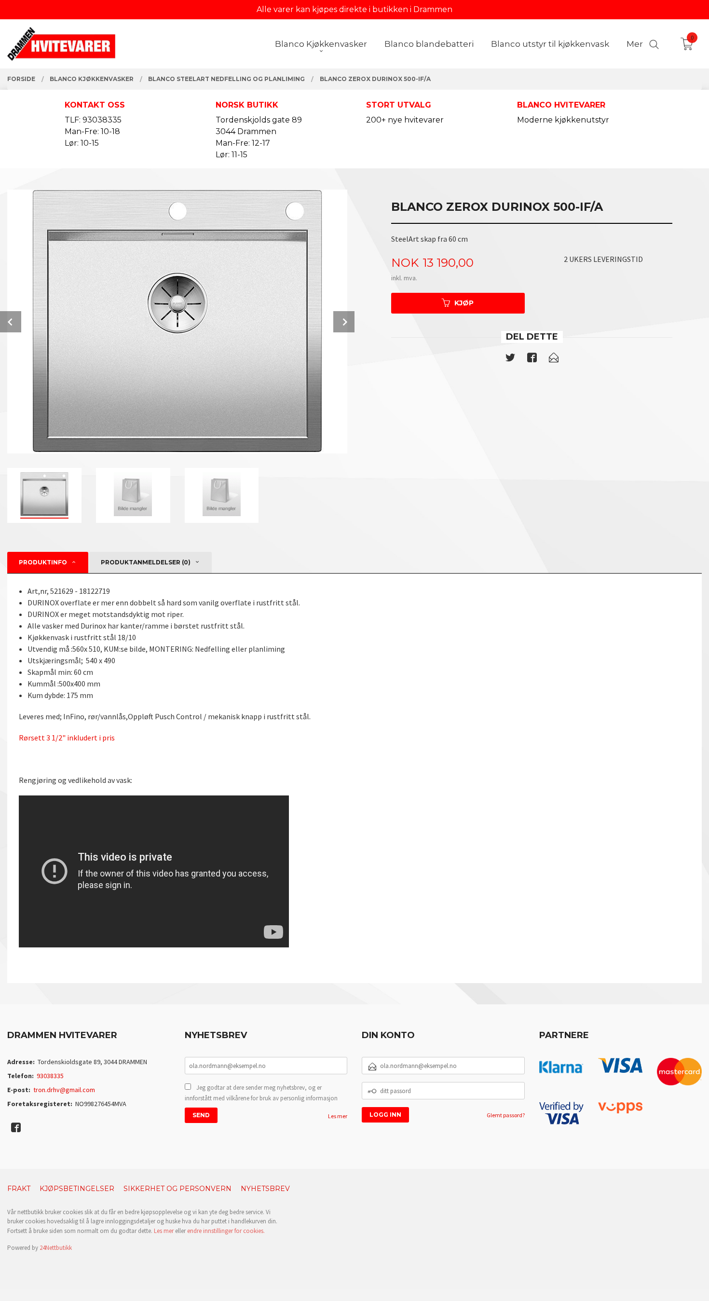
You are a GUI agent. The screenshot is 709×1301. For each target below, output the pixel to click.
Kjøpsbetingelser (77, 1188)
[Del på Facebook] (532, 359)
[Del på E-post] (553, 359)
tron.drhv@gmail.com (64, 1089)
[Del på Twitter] (510, 359)
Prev (10, 321)
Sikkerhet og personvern (177, 1188)
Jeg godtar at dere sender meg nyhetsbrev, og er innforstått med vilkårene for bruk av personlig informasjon (261, 1092)
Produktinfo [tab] (43, 562)
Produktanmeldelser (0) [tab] (146, 562)
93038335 (50, 1075)
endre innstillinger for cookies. (226, 1231)
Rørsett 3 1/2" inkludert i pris (67, 737)
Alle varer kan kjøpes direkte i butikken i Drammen (354, 9)
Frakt (18, 1188)
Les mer (337, 1116)
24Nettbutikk (56, 1248)
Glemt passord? (506, 1115)
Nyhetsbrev (265, 1188)
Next (343, 321)
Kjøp (464, 303)
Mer (635, 44)
